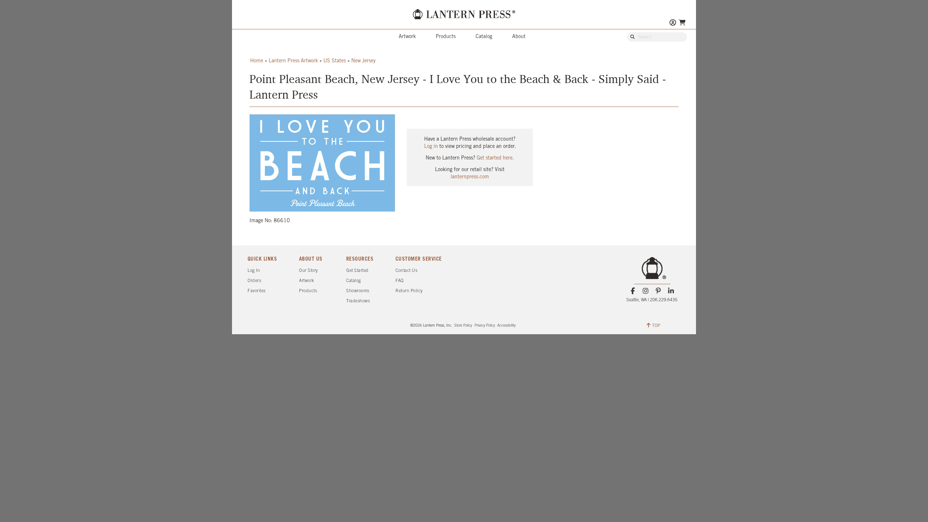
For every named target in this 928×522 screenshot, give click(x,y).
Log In (254, 271)
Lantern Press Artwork (293, 61)
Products (446, 36)
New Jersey (363, 61)
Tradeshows (358, 301)
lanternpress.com (470, 177)
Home (256, 61)
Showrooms (357, 291)
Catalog (484, 36)
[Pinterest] (658, 291)
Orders (254, 281)
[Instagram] (645, 291)
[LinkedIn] (671, 291)
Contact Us (406, 271)
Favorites (257, 291)
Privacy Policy (485, 325)
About (519, 36)
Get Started (357, 271)
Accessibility (506, 325)
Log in (431, 146)
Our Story (308, 271)
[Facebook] (632, 291)
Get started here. (495, 158)
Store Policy (463, 325)
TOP (656, 326)
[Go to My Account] (673, 23)
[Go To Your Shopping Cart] (682, 22)
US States (334, 61)
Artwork (407, 36)
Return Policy (409, 291)
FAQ (399, 281)
